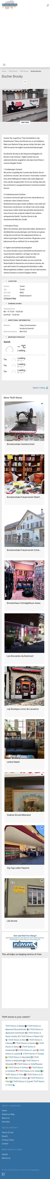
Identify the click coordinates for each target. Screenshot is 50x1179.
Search (5, 1136)
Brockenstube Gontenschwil (20, 444)
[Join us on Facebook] (3, 1174)
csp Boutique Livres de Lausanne (23, 709)
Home (4, 71)
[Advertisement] (25, 36)
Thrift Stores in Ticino (14, 1074)
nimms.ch (35, 1170)
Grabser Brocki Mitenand (19, 815)
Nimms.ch (6, 1158)
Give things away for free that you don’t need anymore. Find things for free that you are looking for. (25, 938)
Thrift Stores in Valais (18, 1078)
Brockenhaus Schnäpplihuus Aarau (23, 603)
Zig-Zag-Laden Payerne (18, 868)
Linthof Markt (13, 762)
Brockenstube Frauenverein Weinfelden (24, 497)
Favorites (6, 1122)
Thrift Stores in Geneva (26, 1043)
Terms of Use (7, 1132)
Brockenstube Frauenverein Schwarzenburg (24, 550)
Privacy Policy (8, 1140)
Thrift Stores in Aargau (15, 1026)
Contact (5, 1144)
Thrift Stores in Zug (21, 1081)
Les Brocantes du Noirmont (20, 656)
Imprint (5, 1154)
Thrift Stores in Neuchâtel (20, 1057)
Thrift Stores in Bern (17, 1040)
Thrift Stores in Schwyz (19, 1067)
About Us (6, 1118)
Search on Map (8, 1114)
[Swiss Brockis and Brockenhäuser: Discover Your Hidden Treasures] (9, 9)
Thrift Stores (13, 71)
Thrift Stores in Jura (27, 1050)
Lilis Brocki (12, 921)
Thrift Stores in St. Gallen (30, 1071)
